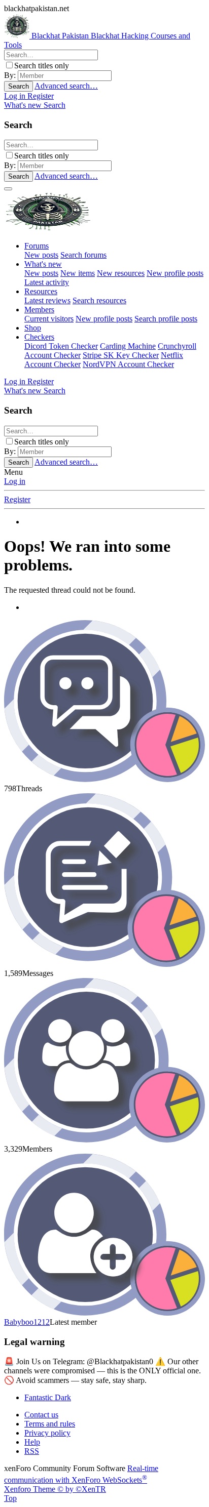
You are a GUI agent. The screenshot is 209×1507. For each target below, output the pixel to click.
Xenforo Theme (55, 1489)
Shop (32, 327)
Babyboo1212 (27, 1322)
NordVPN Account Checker (128, 364)
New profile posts (175, 273)
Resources (40, 291)
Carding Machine (128, 346)
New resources (121, 273)
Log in (14, 481)
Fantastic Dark (47, 1397)
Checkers (39, 337)
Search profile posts (165, 318)
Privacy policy (47, 1433)
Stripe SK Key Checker (121, 355)
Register (17, 499)
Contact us (41, 1414)
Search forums (83, 255)
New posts (41, 255)
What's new (43, 264)
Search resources (99, 300)
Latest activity (46, 282)
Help (32, 1442)
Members (39, 309)
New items (77, 273)
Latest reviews (47, 300)
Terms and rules (49, 1423)
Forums (36, 245)
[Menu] (8, 188)
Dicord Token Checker (61, 346)
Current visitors (49, 318)
